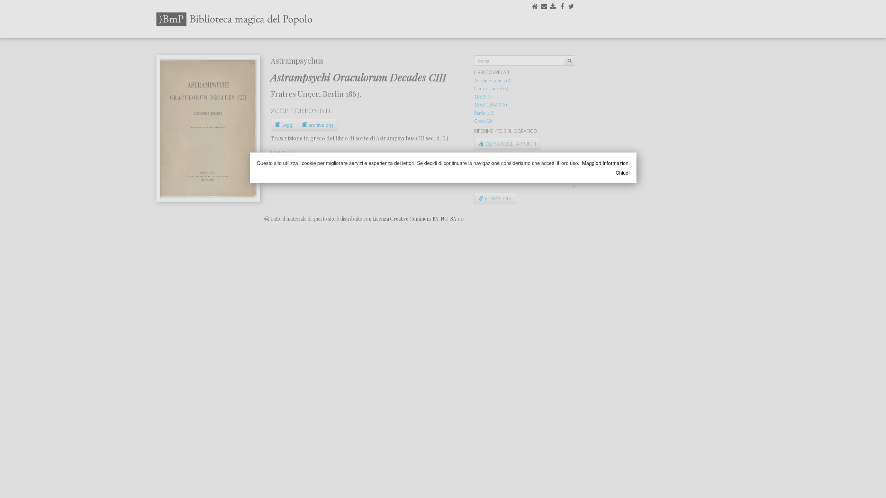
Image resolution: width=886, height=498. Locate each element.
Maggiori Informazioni (606, 162)
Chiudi (623, 172)
